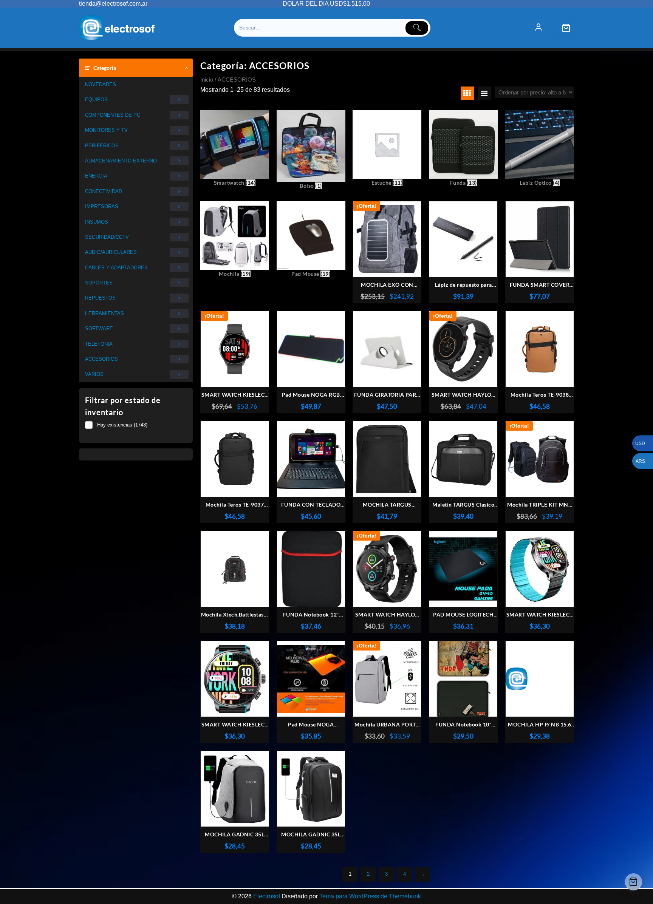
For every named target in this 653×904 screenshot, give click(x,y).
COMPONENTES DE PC (112, 115)
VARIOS (94, 374)
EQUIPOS (96, 99)
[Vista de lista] (484, 93)
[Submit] (416, 28)
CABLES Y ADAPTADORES (116, 267)
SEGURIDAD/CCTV (107, 237)
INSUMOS (96, 222)
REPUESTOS (100, 298)
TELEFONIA (99, 344)
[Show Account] (538, 28)
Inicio (206, 80)
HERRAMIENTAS (104, 313)
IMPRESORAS (101, 206)
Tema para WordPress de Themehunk (370, 896)
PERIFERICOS (102, 145)
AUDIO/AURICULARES (111, 252)
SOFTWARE (99, 328)
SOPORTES (99, 283)
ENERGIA (96, 176)
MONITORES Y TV (106, 130)
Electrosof (266, 896)
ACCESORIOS (101, 359)
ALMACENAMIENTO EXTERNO (121, 161)
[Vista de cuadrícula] (467, 93)
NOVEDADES (100, 84)
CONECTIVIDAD (103, 191)
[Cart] (566, 27)
